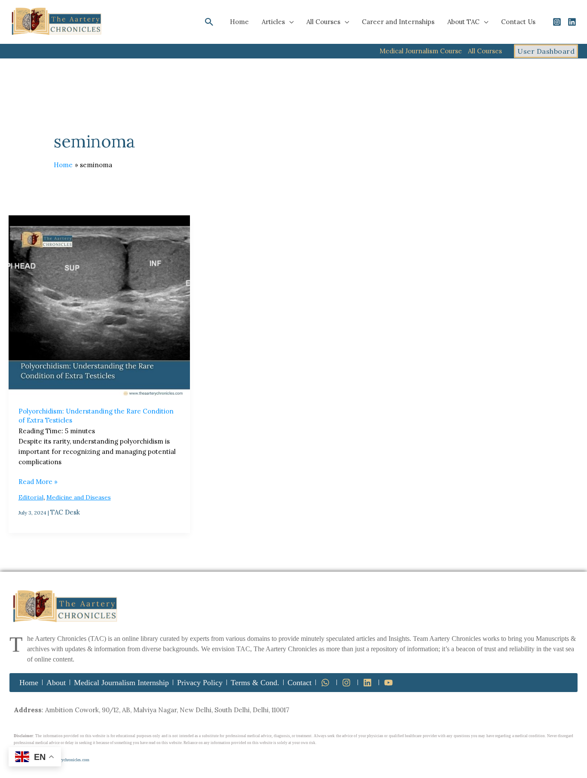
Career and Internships (398, 22)
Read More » (38, 481)
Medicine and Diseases (78, 497)
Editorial (30, 497)
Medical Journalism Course (420, 51)
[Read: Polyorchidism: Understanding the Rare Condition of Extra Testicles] (99, 306)
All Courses (323, 22)
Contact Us (518, 22)
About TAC (463, 22)
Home (239, 22)
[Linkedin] (572, 21)
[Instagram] (556, 21)
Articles (273, 22)
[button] (209, 22)
